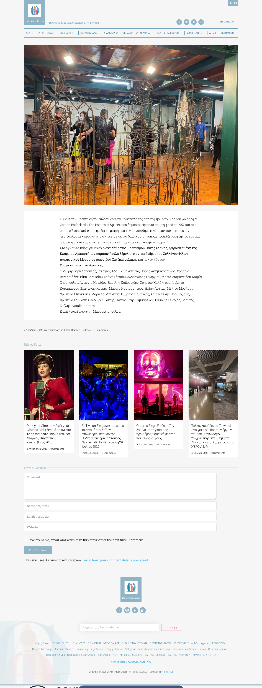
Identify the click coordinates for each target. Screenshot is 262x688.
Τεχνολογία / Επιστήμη (101, 649)
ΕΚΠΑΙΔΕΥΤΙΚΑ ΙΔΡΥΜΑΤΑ (134, 643)
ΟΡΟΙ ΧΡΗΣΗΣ (118, 662)
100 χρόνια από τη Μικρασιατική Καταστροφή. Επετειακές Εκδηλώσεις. (161, 649)
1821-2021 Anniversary (179, 654)
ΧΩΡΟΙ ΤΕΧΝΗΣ (181, 643)
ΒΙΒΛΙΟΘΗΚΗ (94, 643)
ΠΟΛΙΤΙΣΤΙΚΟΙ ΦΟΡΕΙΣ (160, 643)
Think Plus (168, 671)
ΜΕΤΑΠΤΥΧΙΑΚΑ (111, 643)
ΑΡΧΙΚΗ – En (209, 654)
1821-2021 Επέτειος (155, 654)
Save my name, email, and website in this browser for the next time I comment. (86, 540)
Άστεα (59, 330)
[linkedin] (201, 22)
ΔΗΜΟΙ (194, 643)
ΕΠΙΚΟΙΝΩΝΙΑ (219, 643)
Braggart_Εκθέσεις (81, 330)
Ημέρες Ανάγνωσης (42, 649)
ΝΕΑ (115, 654)
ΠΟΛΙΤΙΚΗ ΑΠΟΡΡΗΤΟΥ (139, 662)
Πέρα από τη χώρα (55, 654)
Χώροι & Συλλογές (64, 649)
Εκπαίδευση (82, 649)
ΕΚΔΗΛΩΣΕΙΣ (79, 643)
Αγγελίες (205, 643)
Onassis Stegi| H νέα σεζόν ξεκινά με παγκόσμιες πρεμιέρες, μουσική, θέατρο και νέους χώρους (155, 431)
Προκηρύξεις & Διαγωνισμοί (81, 654)
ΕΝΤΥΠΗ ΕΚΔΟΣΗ (61, 643)
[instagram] (186, 22)
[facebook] (179, 22)
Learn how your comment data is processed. (115, 560)
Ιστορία (119, 649)
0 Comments (101, 330)
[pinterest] (194, 22)
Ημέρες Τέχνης (42, 643)
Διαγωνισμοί (104, 654)
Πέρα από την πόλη (217, 649)
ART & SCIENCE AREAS (131, 654)
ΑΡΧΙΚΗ (197, 654)
